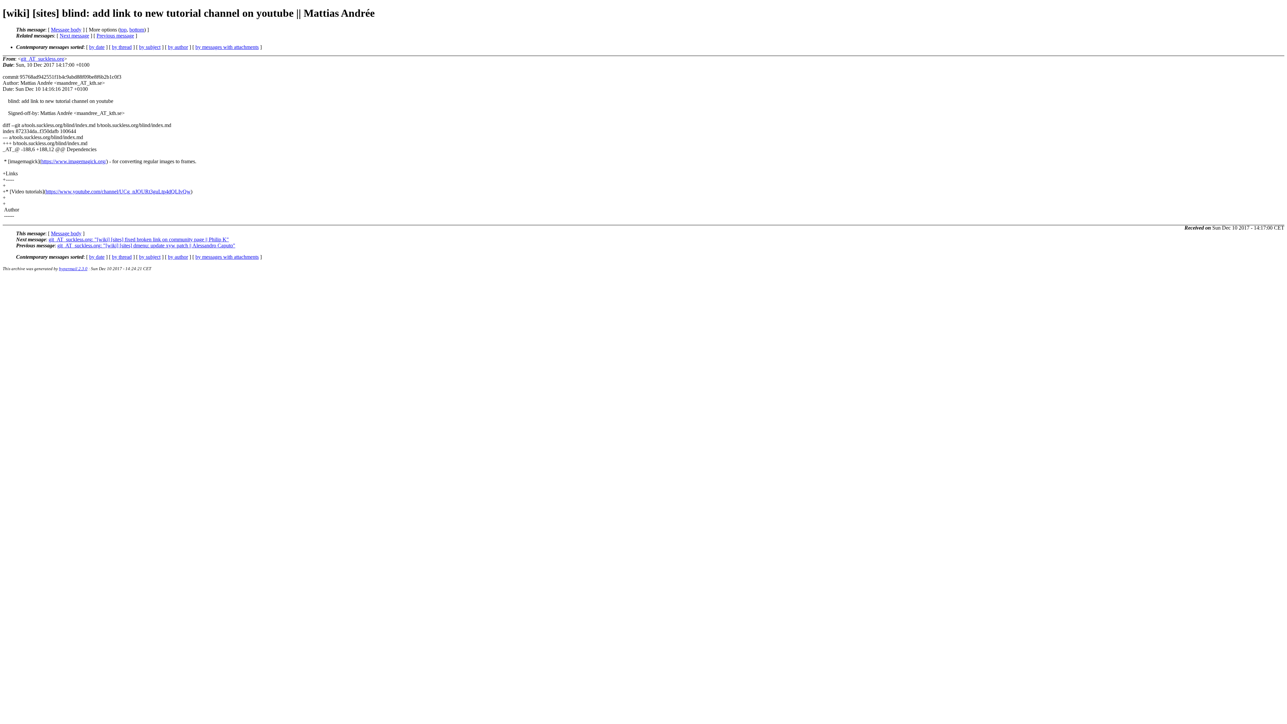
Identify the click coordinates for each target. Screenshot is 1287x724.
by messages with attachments (227, 47)
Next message (74, 36)
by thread (122, 47)
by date (97, 47)
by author (178, 47)
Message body (66, 30)
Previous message (115, 36)
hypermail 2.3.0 (73, 268)
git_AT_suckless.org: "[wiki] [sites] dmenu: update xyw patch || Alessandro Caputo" (146, 245)
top (123, 30)
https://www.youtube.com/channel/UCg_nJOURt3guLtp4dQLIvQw (118, 191)
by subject (150, 47)
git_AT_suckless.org (42, 59)
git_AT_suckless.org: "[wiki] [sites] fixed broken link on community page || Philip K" (139, 239)
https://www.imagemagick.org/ (73, 161)
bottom (136, 30)
